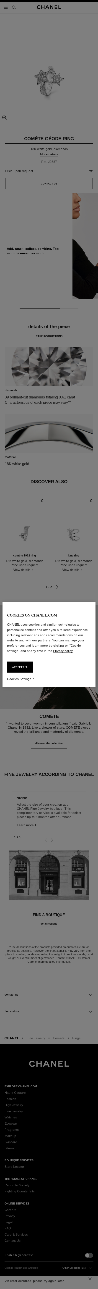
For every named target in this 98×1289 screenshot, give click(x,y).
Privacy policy (63, 650)
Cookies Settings (19, 678)
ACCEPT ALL (20, 667)
